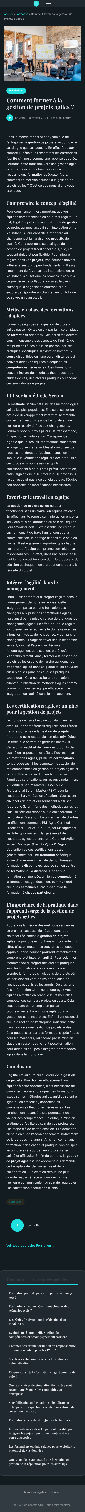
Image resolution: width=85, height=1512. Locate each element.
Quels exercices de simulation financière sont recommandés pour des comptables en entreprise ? (40, 1389)
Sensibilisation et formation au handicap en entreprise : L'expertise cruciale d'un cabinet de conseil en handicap (42, 1407)
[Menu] (48, 3)
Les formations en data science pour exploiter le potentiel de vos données (42, 1448)
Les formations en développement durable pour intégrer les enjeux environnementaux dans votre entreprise (42, 1433)
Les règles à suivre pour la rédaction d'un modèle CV (37, 1322)
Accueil (8, 14)
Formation (22, 14)
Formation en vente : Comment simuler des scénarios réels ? (39, 1308)
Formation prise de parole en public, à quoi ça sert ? (41, 1295)
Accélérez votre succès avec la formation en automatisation (39, 1361)
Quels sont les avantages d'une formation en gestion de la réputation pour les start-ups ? (39, 1462)
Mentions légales (35, 1492)
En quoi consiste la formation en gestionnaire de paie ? (42, 1374)
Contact (56, 1492)
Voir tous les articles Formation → (30, 1245)
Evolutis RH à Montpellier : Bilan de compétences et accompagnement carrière (38, 1335)
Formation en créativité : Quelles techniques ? (40, 1420)
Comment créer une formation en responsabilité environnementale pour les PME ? (42, 1348)
